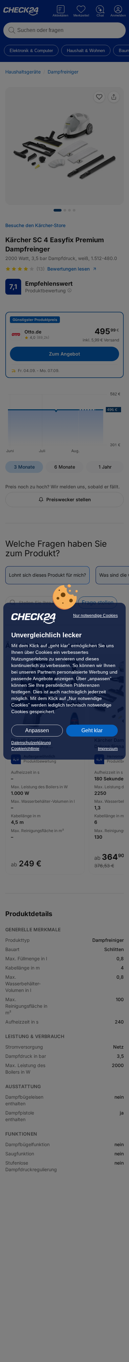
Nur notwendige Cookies (95, 615)
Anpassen (37, 730)
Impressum (108, 748)
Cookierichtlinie (25, 748)
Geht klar (92, 730)
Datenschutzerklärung (31, 742)
